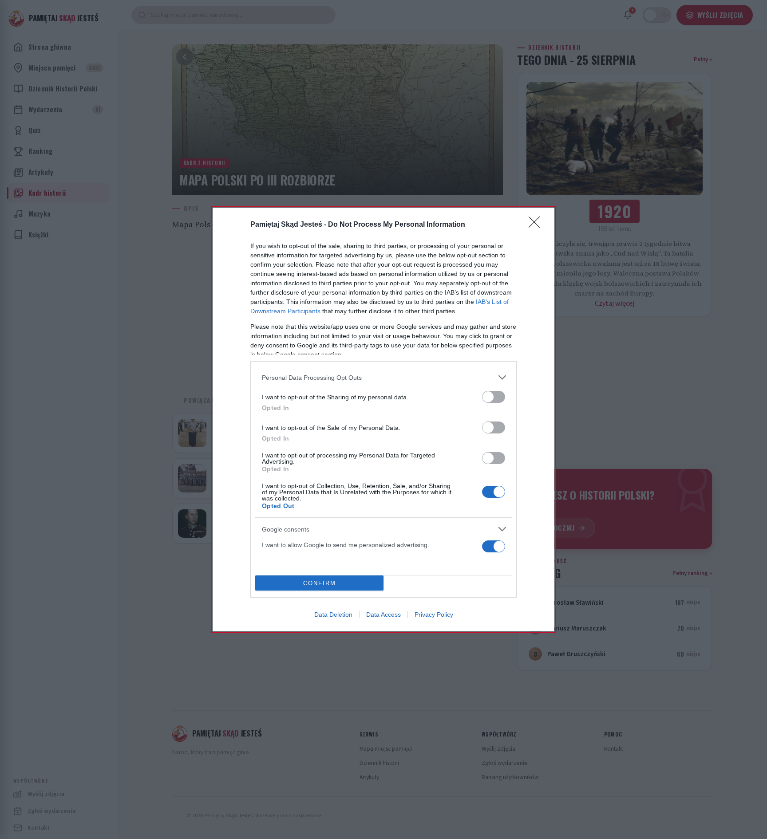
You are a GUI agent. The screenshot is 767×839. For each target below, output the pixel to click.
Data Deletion (333, 614)
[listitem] (383, 377)
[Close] (537, 225)
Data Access (383, 614)
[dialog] (383, 419)
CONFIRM (319, 583)
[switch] (493, 397)
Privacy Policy (434, 614)
